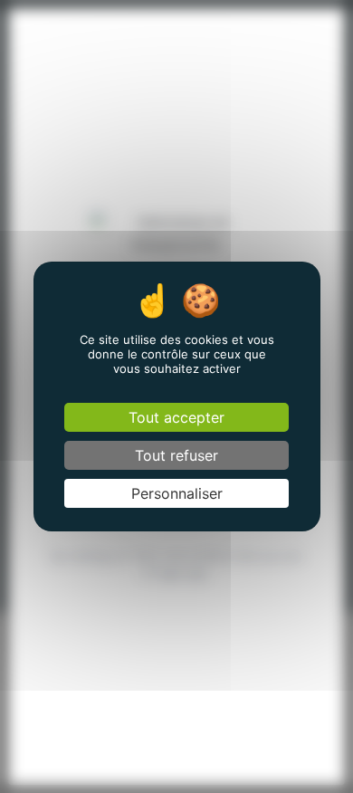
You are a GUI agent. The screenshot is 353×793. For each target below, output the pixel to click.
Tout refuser (176, 455)
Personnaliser (177, 493)
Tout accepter (176, 417)
